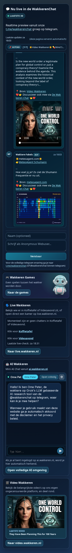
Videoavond (26, 338)
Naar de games (18, 292)
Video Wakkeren (36, 91)
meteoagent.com (37, 182)
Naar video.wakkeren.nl (24, 543)
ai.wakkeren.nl (38, 369)
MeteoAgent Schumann (33, 162)
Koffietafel (25, 331)
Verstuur (36, 256)
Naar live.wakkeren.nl (23, 351)
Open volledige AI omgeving (27, 470)
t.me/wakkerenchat (19, 29)
